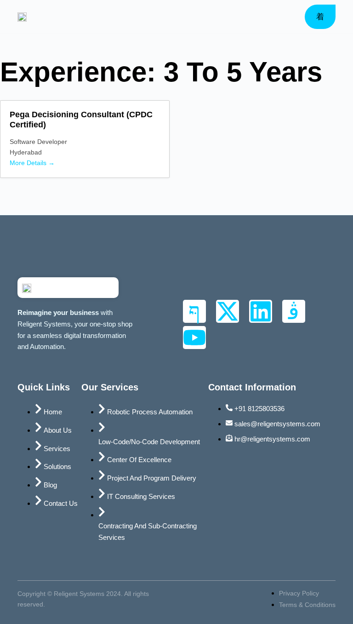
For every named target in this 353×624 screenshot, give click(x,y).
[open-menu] (320, 17)
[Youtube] (194, 337)
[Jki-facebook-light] (194, 311)
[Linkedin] (260, 311)
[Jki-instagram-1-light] (293, 311)
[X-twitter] (227, 311)
